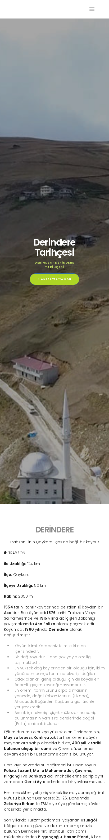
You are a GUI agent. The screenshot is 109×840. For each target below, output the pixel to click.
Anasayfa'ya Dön (55, 279)
